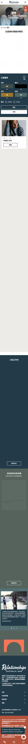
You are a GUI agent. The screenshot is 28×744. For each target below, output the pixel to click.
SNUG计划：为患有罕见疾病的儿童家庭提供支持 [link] (13, 501)
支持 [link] (4, 27)
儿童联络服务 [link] (7, 172)
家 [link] (1, 27)
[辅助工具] (4, 742)
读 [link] (10, 506)
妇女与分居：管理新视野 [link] (11, 534)
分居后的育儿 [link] (7, 384)
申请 (14, 112)
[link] (2, 2)
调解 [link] (21, 41)
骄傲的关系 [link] (6, 448)
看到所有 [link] (14, 463)
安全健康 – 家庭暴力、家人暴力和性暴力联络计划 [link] (13, 303)
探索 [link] (10, 145)
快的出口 (25, 10)
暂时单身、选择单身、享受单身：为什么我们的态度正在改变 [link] (13, 567)
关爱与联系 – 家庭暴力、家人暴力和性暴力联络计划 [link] (13, 336)
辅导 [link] (7, 41)
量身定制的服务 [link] (7, 62)
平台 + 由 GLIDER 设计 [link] (7, 712)
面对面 (10, 102)
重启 (14, 107)
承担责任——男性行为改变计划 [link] (13, 204)
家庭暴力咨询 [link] (7, 140)
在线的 (18, 102)
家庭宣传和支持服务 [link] (9, 236)
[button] (14, 78)
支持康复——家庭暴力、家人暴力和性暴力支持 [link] (13, 269)
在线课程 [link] (21, 62)
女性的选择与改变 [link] (9, 416)
